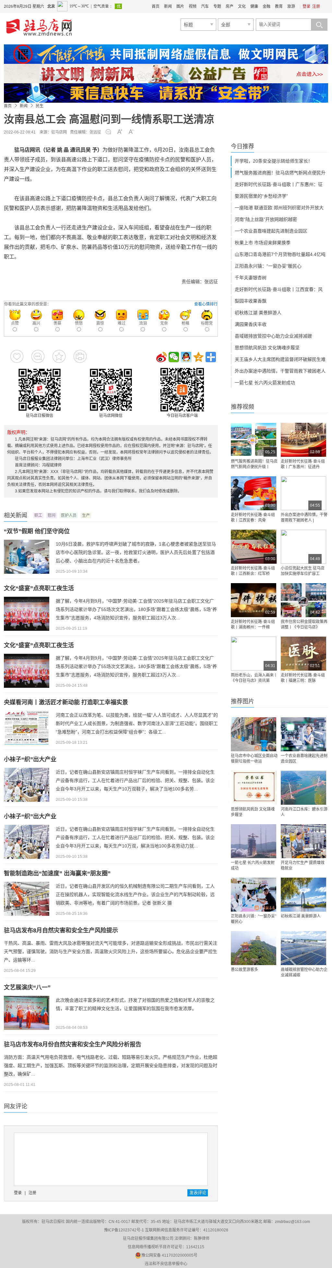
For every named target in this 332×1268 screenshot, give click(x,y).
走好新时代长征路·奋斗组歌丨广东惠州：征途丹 (303, 464)
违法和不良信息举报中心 (166, 1264)
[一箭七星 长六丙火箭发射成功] (253, 841)
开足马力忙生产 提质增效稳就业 (303, 865)
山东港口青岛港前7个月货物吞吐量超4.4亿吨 (280, 254)
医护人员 (69, 515)
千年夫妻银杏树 (251, 277)
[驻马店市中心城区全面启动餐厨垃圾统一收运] (253, 734)
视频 (192, 6)
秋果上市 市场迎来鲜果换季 (262, 242)
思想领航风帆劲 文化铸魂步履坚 (267, 347)
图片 (180, 6)
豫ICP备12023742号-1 (124, 1230)
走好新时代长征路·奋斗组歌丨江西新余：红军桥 (253, 571)
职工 (38, 515)
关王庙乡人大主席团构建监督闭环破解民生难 (280, 359)
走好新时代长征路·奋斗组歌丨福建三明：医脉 (303, 678)
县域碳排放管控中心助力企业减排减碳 (273, 336)
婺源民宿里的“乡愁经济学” (261, 196)
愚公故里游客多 (244, 969)
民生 (39, 106)
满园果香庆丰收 (251, 324)
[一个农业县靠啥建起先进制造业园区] (303, 734)
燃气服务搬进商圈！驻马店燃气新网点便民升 (280, 172)
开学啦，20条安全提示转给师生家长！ (274, 161)
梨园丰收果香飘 (251, 301)
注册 (316, 6)
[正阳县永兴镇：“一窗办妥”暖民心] (253, 895)
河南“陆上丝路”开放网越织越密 (266, 219)
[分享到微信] (174, 357)
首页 (156, 6)
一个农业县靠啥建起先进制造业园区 (271, 231)
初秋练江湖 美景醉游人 (258, 312)
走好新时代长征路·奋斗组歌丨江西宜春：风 (279, 289)
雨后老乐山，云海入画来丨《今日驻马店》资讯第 (254, 678)
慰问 (51, 515)
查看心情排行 (206, 304)
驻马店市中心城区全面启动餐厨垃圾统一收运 (254, 759)
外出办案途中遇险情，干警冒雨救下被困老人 (280, 371)
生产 (86, 515)
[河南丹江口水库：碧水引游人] (303, 788)
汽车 (205, 6)
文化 (242, 6)
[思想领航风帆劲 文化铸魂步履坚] (253, 788)
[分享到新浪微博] (161, 357)
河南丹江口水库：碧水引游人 (304, 812)
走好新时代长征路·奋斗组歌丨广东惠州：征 (279, 184)
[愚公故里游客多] (253, 948)
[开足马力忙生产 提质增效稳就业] (303, 841)
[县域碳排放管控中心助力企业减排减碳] (303, 948)
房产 (229, 6)
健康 (254, 6)
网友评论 (15, 1106)
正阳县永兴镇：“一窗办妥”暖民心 (268, 266)
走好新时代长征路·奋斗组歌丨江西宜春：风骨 (253, 518)
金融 (266, 6)
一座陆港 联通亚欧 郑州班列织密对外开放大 (279, 207)
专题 (217, 6)
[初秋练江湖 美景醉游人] (303, 895)
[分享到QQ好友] (186, 357)
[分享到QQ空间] (198, 357)
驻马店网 (59, 132)
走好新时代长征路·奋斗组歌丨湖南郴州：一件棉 (253, 624)
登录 (306, 6)
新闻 (168, 6)
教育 (279, 6)
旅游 (291, 6)
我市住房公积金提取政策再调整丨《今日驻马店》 (304, 624)
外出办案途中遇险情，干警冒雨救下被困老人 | (304, 518)
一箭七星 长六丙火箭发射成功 (265, 382)
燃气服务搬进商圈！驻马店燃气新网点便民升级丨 (254, 464)
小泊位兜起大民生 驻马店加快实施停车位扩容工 (303, 571)
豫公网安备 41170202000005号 (169, 1255)
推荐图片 (242, 701)
